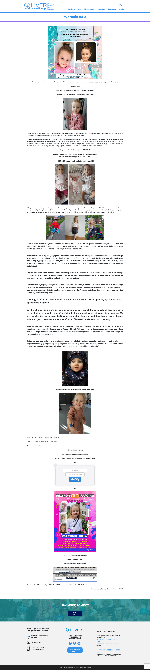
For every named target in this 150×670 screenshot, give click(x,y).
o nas (80, 9)
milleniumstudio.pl (87, 667)
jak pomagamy (89, 9)
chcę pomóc (112, 9)
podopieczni (101, 9)
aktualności (71, 9)
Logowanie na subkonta (75, 650)
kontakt (121, 9)
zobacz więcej (75, 613)
